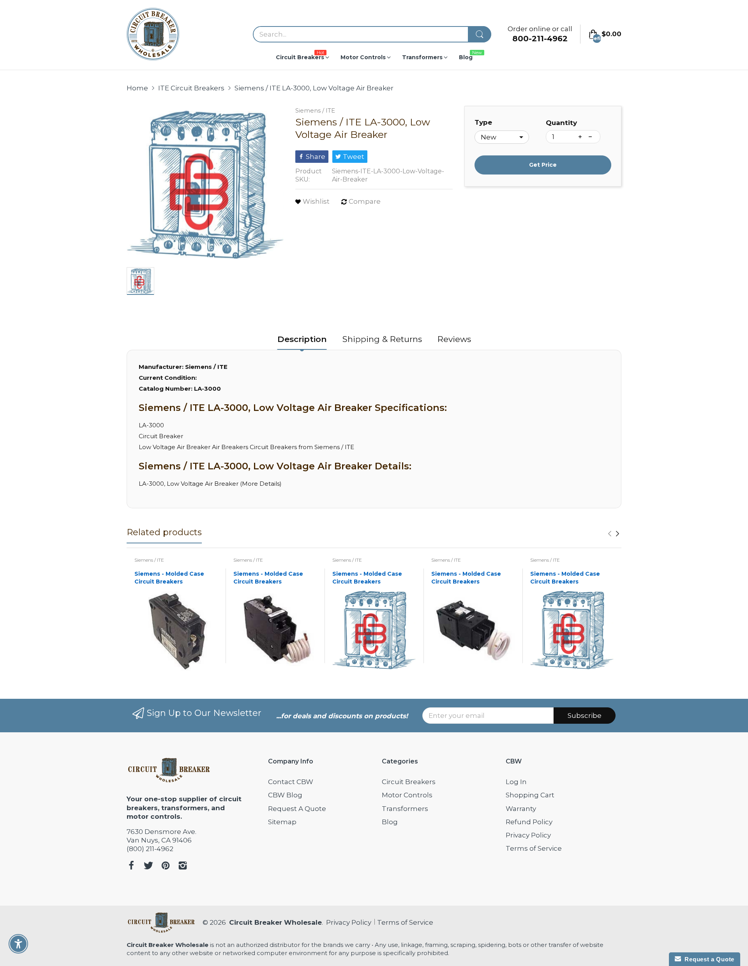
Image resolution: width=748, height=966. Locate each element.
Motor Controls (407, 795)
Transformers (405, 809)
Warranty (521, 809)
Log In (516, 782)
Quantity (561, 123)
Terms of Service (534, 848)
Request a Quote (707, 959)
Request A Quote (297, 809)
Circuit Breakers (409, 782)
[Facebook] (131, 866)
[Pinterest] (165, 866)
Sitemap (282, 822)
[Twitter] (148, 866)
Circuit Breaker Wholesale (275, 922)
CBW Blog (285, 795)
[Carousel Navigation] (613, 533)
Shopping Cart (530, 795)
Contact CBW (290, 782)
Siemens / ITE (315, 110)
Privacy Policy (528, 835)
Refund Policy (529, 822)
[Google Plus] (182, 866)
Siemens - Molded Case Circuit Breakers (169, 577)
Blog (390, 822)
